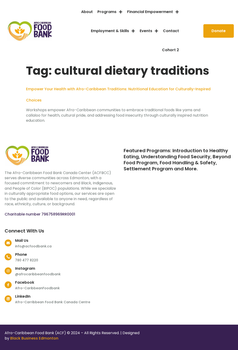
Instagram (25, 268)
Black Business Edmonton (34, 338)
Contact (171, 31)
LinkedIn (22, 296)
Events (146, 31)
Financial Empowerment (150, 11)
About (87, 11)
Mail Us (21, 240)
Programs (106, 11)
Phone (21, 254)
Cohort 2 (170, 50)
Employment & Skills (110, 31)
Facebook (24, 282)
